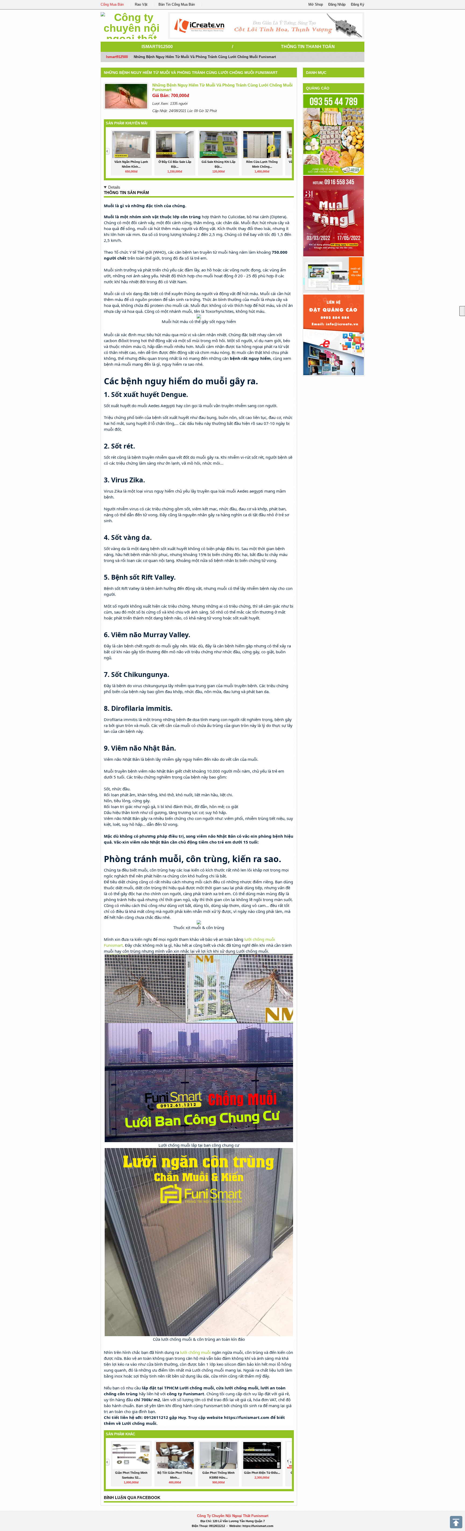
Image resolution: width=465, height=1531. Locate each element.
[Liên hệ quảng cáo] (333, 334)
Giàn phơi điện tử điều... (262, 1472)
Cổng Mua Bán (112, 4)
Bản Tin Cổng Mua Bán (176, 4)
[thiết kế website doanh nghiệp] (333, 275)
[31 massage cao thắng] (333, 216)
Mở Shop (315, 4)
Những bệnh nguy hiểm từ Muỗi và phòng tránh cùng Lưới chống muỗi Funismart (191, 72)
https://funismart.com (257, 1526)
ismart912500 (157, 46)
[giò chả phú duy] (333, 134)
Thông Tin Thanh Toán (308, 46)
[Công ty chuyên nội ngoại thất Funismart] (131, 24)
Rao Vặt (141, 4)
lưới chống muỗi (195, 1352)
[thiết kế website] (266, 25)
